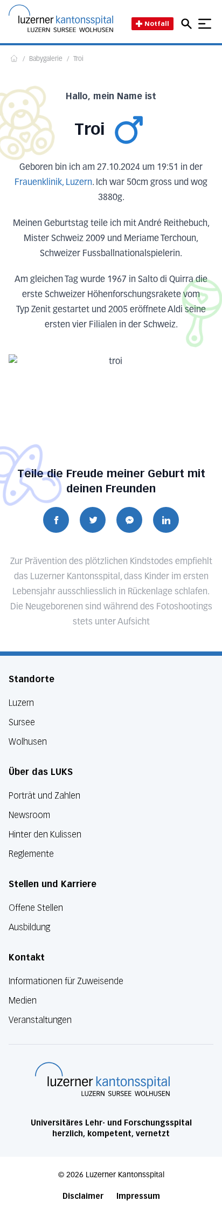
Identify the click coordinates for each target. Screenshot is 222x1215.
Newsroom (29, 815)
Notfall (156, 23)
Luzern (21, 703)
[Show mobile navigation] (204, 23)
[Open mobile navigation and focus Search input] (188, 23)
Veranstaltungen (40, 1020)
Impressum (138, 1196)
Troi (78, 59)
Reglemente (31, 854)
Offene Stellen (36, 908)
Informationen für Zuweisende (66, 981)
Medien (23, 1001)
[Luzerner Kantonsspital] (102, 1079)
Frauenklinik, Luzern (53, 183)
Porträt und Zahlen (44, 796)
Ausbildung (29, 927)
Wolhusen (28, 742)
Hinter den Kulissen (45, 834)
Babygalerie (46, 59)
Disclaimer (83, 1196)
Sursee (22, 722)
